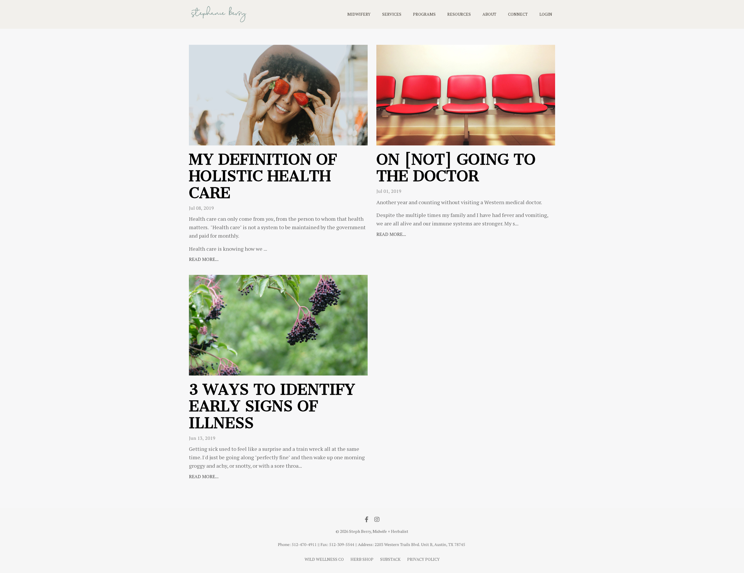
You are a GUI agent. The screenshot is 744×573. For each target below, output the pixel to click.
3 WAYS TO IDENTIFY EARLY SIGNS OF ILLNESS (272, 406)
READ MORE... (204, 259)
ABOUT (489, 14)
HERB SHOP (361, 559)
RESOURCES (459, 14)
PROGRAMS (424, 14)
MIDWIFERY (359, 14)
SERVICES (391, 14)
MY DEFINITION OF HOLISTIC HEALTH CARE (263, 176)
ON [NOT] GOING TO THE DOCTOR (456, 168)
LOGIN (545, 14)
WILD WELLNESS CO (324, 559)
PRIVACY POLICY (423, 559)
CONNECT (518, 14)
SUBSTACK (390, 559)
